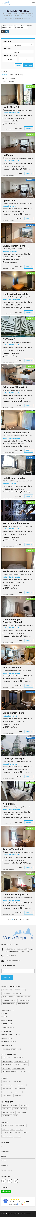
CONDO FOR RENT (6, 1038)
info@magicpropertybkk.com (13, 960)
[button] (18, 44)
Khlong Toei (7, 1064)
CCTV (12, 1129)
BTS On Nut (17, 993)
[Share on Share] (7, 31)
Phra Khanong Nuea (9, 1071)
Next (27, 920)
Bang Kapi (6, 1057)
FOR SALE (4, 1013)
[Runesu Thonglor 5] (18, 836)
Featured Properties (6, 1170)
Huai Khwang (7, 1085)
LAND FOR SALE (6, 1031)
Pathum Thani (6, 1108)
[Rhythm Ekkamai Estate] (18, 420)
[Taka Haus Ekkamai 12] (18, 374)
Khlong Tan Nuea (21, 1061)
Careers (3, 1161)
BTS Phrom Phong (9, 1000)
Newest (4, 75)
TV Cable (17, 1136)
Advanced (28, 65)
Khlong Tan (7, 1061)
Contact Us (4, 1165)
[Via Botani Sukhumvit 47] (18, 510)
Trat (15, 1115)
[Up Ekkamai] (18, 187)
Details (28, 128)
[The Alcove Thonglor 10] (18, 881)
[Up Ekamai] (18, 142)
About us (3, 1156)
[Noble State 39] (18, 94)
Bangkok (5, 1105)
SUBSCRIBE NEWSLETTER (8, 966)
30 (20, 920)
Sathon (18, 1092)
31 (23, 920)
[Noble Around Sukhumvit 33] (18, 558)
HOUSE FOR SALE (6, 1024)
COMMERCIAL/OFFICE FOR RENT (11, 1049)
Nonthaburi (24, 1105)
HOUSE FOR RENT (6, 1045)
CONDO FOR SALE (6, 1020)
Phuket (23, 1108)
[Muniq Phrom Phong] (18, 700)
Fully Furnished (7, 1132)
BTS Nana (6, 993)
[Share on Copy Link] (3, 31)
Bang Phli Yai (18, 1057)
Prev (9, 920)
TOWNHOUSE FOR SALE (8, 1027)
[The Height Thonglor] (18, 745)
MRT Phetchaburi (8, 1003)
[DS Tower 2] (18, 326)
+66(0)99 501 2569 (10, 956)
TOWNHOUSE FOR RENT (8, 1042)
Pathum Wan (7, 1088)
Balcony (5, 1129)
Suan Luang (24, 1071)
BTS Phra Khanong (23, 996)
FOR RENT (4, 1017)
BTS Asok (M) (7, 989)
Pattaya (16, 1108)
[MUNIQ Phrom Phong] (18, 233)
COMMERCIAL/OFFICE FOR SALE (11, 1034)
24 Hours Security (8, 1125)
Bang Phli (6, 1081)
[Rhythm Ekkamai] (18, 654)
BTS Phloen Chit (8, 996)
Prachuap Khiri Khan (8, 1112)
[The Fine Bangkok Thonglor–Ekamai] (18, 606)
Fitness (20, 1129)
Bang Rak (17, 1081)
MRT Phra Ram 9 (23, 1003)
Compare (18, 128)
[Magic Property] (5, 3)
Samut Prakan (22, 1112)
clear (18, 65)
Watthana (19, 1095)
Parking (25, 1132)
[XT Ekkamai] (18, 791)
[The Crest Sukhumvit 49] (18, 281)
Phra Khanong (18, 1068)
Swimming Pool (7, 1136)
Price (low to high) (8, 78)
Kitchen (17, 1132)
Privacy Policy (5, 1151)
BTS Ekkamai (19, 989)
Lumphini (6, 1068)
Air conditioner (20, 1125)
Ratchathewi (7, 1092)
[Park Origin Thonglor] (18, 465)
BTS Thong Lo (24, 1000)
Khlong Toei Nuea (21, 1064)
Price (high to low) (16, 75)
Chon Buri (14, 1105)
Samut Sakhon (7, 1115)
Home (3, 1147)
